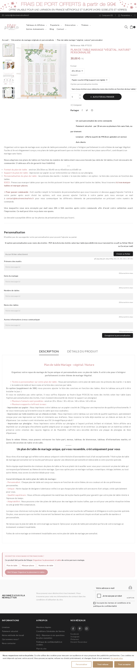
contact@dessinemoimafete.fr (17, 15)
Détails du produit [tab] (82, 351)
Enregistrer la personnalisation (117, 335)
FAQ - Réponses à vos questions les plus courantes (50, 636)
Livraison (6, 627)
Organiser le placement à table (47, 560)
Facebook (73, 628)
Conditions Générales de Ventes (50, 631)
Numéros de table (46, 565)
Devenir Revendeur (79, 642)
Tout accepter (124, 664)
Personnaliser (81, 664)
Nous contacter (9, 643)
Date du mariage (11, 276)
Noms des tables (11, 305)
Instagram (86, 628)
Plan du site (41, 648)
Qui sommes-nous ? (10, 639)
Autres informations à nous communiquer (22, 319)
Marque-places (28, 565)
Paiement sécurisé (10, 631)
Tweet (87, 110)
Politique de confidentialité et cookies (49, 643)
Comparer (77, 105)
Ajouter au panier (103, 96)
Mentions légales (43, 627)
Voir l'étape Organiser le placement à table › (26, 572)
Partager (82, 110)
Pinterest (92, 110)
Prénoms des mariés (13, 261)
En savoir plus (117, 658)
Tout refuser (103, 664)
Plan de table (12, 565)
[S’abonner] (130, 587)
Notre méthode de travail (13, 635)
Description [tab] (49, 351)
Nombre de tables (11, 290)
